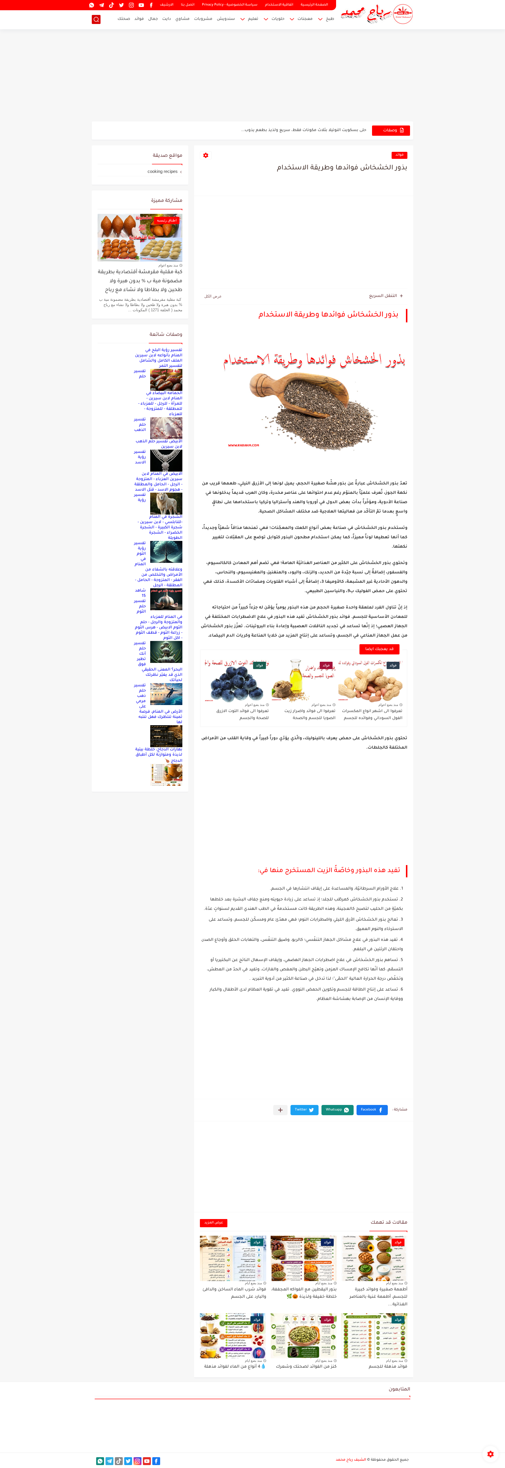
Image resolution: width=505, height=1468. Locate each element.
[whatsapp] (91, 5)
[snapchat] (81, 5)
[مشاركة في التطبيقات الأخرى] (280, 1110)
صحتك (123, 19)
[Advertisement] (252, 76)
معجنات (305, 19)
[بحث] (96, 19)
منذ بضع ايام (394, 1283)
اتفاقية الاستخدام (279, 5)
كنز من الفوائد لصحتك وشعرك (306, 1367)
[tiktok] (111, 5)
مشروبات (203, 19)
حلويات (277, 19)
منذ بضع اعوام (388, 705)
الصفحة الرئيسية (314, 5)
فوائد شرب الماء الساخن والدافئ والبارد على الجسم (234, 1293)
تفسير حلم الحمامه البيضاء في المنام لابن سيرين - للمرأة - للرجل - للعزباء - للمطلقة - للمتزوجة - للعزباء (158, 393)
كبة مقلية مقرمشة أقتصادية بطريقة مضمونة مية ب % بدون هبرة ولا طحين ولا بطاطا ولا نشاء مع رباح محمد (140, 282)
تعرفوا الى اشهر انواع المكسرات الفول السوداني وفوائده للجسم (372, 715)
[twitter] (121, 5)
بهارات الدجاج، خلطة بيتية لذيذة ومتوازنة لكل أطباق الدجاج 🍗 (158, 755)
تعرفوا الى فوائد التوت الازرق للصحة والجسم (242, 715)
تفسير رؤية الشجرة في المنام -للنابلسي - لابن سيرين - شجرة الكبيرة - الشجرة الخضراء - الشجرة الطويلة (158, 516)
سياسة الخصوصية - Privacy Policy (229, 5)
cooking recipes (163, 171)
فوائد (139, 19)
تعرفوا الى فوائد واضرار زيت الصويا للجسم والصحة (309, 715)
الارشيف (166, 5)
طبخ (330, 19)
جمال (153, 19)
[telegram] (101, 5)
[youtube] (141, 5)
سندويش (226, 19)
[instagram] (131, 5)
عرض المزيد (213, 1223)
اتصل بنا (187, 5)
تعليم (253, 19)
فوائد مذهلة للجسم (388, 1367)
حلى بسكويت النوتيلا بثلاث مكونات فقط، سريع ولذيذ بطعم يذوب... (303, 130)
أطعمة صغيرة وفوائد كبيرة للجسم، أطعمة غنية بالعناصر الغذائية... (378, 1297)
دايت (166, 19)
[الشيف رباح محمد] (376, 14)
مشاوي (182, 19)
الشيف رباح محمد (351, 1460)
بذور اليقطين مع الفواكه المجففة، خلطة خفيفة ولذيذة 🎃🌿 (304, 1293)
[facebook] (151, 5)
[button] (372, 1110)
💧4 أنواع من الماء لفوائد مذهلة (235, 1367)
